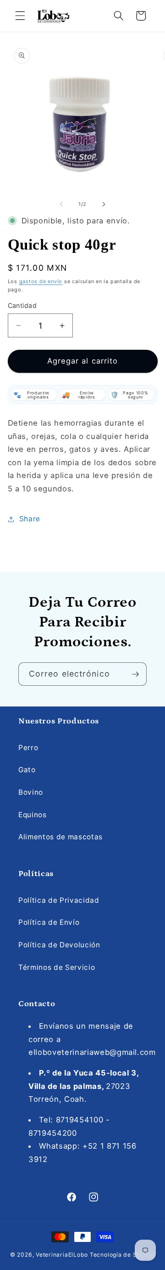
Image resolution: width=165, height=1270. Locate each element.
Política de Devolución (59, 944)
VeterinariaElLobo (62, 1254)
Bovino (30, 792)
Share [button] (29, 518)
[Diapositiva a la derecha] (104, 204)
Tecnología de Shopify (122, 1254)
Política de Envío (48, 922)
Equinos (32, 814)
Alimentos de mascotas (60, 836)
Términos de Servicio (56, 967)
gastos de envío (41, 281)
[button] (20, 16)
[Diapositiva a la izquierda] (61, 204)
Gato (27, 769)
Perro (28, 747)
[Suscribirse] (135, 674)
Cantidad (22, 305)
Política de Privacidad (58, 900)
